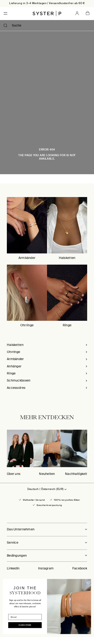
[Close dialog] (87, 582)
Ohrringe (27, 325)
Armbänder (27, 258)
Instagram (46, 568)
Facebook (79, 568)
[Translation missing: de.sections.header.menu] (4, 13)
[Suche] (5, 25)
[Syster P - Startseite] (47, 13)
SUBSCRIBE (24, 625)
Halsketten (67, 258)
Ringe (67, 325)
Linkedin (13, 568)
